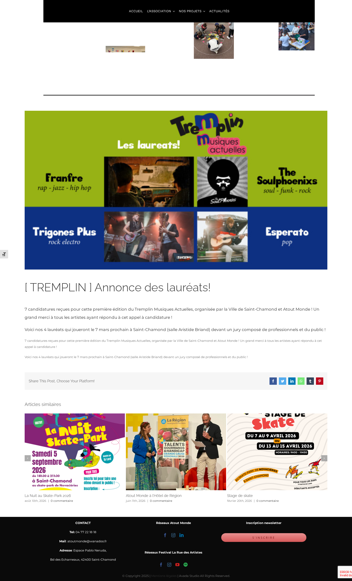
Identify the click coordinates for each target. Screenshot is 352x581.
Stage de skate (240, 495)
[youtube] (177, 565)
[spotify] (186, 565)
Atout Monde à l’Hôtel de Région (154, 495)
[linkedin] (181, 535)
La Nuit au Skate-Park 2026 (48, 495)
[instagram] (173, 535)
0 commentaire (62, 501)
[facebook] (165, 535)
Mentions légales (164, 576)
